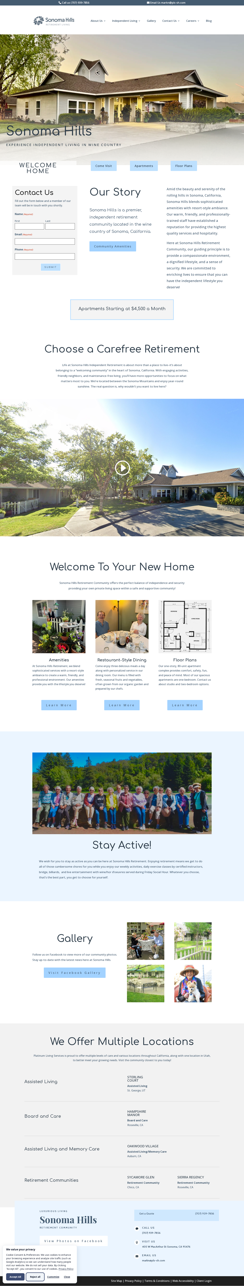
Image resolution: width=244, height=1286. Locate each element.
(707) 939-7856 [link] (151, 1232)
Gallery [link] (151, 21)
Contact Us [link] (169, 21)
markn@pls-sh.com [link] (153, 1260)
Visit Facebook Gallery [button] (74, 973)
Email (23, 234)
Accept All (15, 1276)
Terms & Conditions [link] (157, 1281)
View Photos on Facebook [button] (73, 1241)
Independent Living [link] (124, 21)
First (17, 221)
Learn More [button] (59, 705)
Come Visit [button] (103, 166)
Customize (53, 1276)
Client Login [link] (204, 1281)
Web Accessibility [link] (183, 1281)
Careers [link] (191, 21)
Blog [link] (209, 21)
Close (67, 1276)
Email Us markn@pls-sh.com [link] (167, 2)
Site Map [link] (116, 1281)
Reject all (35, 1276)
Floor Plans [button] (183, 166)
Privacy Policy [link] (133, 1281)
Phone (24, 249)
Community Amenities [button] (112, 246)
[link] (55, 20)
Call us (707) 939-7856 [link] (75, 2)
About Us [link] (97, 21)
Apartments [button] (144, 166)
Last (47, 221)
